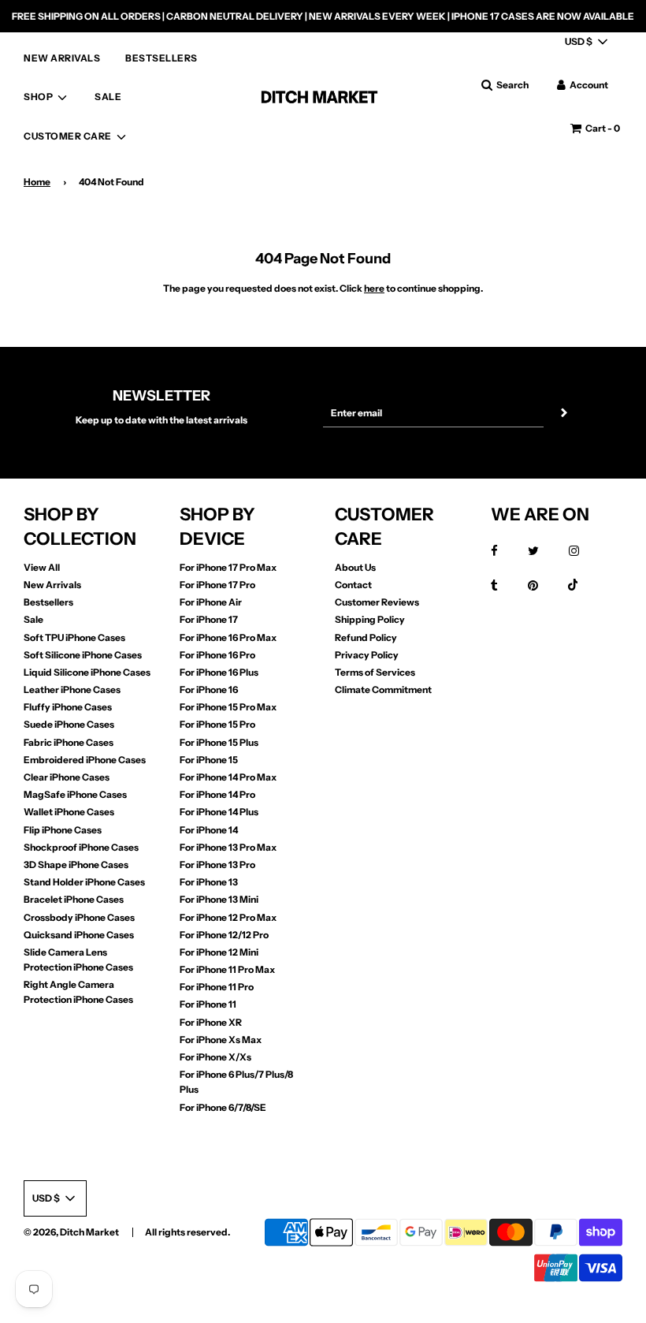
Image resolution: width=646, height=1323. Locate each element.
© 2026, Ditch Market (71, 1232)
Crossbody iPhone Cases (79, 917)
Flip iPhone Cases (63, 830)
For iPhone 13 (209, 882)
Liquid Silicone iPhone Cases (87, 672)
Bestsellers (48, 602)
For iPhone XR (211, 1022)
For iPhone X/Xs (215, 1057)
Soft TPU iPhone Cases (74, 637)
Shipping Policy (370, 619)
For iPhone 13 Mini (219, 899)
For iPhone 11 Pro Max (227, 969)
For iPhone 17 (209, 619)
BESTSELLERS (161, 58)
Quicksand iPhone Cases (79, 935)
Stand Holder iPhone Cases (84, 882)
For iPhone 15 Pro (217, 724)
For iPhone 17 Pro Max (228, 567)
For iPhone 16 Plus (219, 672)
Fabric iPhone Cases (68, 742)
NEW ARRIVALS (62, 58)
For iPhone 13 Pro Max (228, 847)
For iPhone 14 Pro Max (228, 777)
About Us (355, 567)
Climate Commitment (383, 689)
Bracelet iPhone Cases (74, 899)
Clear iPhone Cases (67, 777)
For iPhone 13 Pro (217, 864)
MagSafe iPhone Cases (75, 794)
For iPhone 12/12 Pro (224, 935)
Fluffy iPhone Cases (68, 707)
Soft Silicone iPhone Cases (83, 655)
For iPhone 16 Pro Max (228, 637)
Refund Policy (366, 637)
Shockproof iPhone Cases (81, 847)
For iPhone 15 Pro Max (228, 707)
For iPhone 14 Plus (219, 812)
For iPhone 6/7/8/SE (223, 1107)
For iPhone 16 (209, 689)
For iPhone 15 (209, 760)
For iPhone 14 (209, 830)
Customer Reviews (377, 602)
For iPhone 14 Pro (217, 794)
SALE (108, 96)
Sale (33, 619)
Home (37, 182)
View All (42, 567)
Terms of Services (375, 672)
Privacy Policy (367, 655)
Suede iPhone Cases (69, 724)
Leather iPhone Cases (72, 689)
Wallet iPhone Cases (69, 812)
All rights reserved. (187, 1232)
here (374, 288)
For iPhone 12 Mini (219, 952)
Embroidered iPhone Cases (85, 760)
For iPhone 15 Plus (219, 742)
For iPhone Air (211, 602)
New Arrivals (52, 585)
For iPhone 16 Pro (217, 655)
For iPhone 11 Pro (217, 987)
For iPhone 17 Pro (217, 585)
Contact (353, 585)
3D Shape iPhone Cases (76, 864)
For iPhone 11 (208, 1004)
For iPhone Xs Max (221, 1039)
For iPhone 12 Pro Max (228, 917)
